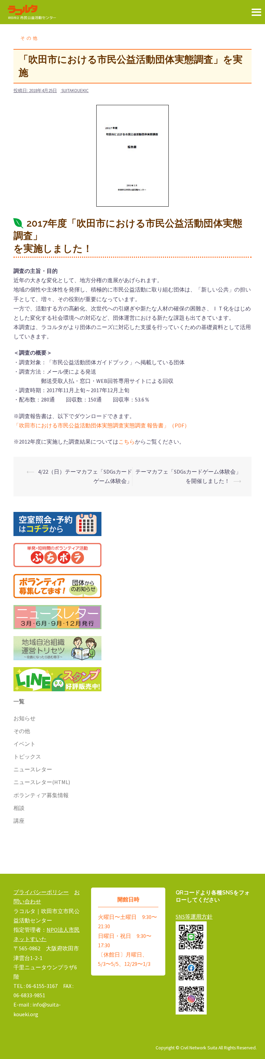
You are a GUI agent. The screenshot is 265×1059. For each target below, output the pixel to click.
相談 (18, 807)
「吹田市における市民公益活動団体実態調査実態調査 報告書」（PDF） (101, 425)
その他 (29, 38)
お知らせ (24, 718)
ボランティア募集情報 (41, 795)
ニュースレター (32, 769)
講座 (18, 820)
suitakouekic (75, 90)
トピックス (27, 756)
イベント (24, 743)
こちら (126, 441)
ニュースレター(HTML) (41, 782)
